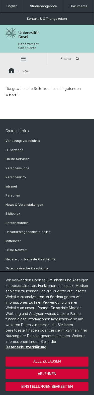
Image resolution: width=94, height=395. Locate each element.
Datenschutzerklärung (26, 347)
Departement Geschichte (28, 46)
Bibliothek (13, 213)
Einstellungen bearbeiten (47, 386)
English (12, 6)
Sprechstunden (17, 223)
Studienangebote (43, 6)
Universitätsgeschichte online (28, 232)
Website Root (11, 70)
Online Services (18, 159)
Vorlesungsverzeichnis (23, 141)
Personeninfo (16, 177)
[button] (23, 59)
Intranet (11, 186)
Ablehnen (47, 374)
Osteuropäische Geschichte (27, 268)
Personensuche (17, 168)
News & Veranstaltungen (24, 204)
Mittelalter (13, 241)
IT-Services (14, 150)
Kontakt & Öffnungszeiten (47, 18)
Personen (13, 195)
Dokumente (78, 6)
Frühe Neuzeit (16, 250)
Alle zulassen (47, 361)
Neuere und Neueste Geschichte (31, 259)
